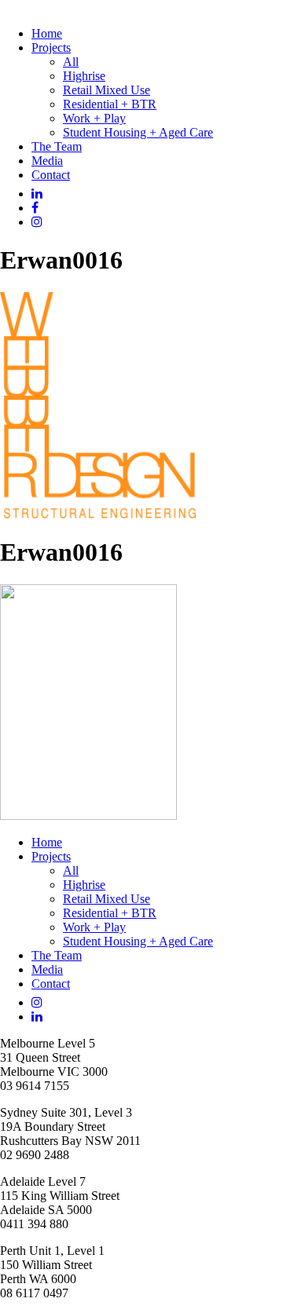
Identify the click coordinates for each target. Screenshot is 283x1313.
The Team (56, 146)
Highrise (84, 75)
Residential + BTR (109, 104)
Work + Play (94, 118)
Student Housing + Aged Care (138, 132)
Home (46, 33)
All (71, 61)
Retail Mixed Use (106, 90)
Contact (50, 174)
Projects (51, 47)
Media (47, 160)
